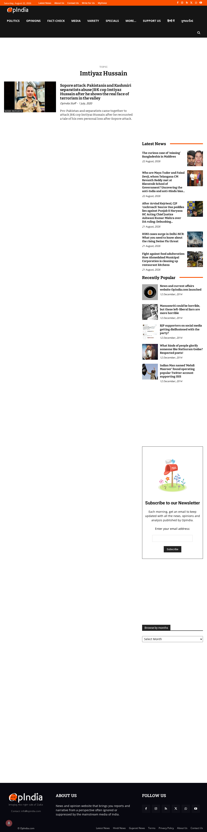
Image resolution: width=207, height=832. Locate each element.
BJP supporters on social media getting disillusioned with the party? (181, 329)
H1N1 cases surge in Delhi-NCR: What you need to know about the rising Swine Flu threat (163, 237)
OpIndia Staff (68, 103)
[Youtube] (200, 3)
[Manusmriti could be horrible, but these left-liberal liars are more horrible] (150, 312)
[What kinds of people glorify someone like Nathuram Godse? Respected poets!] (150, 352)
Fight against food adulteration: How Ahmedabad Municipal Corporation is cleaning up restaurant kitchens (163, 259)
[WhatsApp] (196, 3)
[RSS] (187, 3)
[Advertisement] (172, 592)
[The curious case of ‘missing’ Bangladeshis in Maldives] (195, 158)
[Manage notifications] (9, 823)
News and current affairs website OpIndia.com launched (180, 287)
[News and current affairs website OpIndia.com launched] (150, 292)
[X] (191, 3)
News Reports (13, 111)
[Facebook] (177, 3)
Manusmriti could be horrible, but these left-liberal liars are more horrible (180, 309)
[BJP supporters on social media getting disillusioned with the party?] (150, 332)
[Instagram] (182, 3)
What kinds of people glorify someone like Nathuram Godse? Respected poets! (181, 349)
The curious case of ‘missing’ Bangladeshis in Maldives (161, 154)
